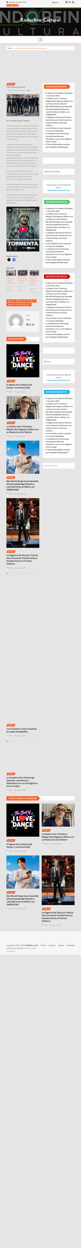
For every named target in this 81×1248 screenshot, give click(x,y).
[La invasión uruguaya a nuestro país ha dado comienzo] (34, 273)
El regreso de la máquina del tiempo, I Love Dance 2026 (19, 386)
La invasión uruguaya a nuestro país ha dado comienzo (33, 280)
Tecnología (70, 945)
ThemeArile (10, 951)
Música (29, 945)
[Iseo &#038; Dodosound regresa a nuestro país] (11, 273)
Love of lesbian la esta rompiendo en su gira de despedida (21, 730)
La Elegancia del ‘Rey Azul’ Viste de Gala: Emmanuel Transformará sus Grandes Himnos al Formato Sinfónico (22, 559)
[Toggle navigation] (40, 40)
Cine (36, 945)
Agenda (12, 301)
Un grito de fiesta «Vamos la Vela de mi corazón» (22, 279)
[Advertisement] (41, 65)
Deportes (52, 945)
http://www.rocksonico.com (58, 190)
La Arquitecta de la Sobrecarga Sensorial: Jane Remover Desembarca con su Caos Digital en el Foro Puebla (22, 781)
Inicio (10, 48)
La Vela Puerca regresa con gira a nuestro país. (30, 48)
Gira (33, 301)
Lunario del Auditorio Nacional (20, 304)
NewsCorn (29, 948)
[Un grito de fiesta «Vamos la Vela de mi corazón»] (22, 273)
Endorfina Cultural (40, 20)
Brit (11, 90)
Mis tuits (47, 362)
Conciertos (23, 301)
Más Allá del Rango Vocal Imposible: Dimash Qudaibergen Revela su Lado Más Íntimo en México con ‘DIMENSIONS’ (22, 485)
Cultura (43, 945)
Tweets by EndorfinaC (52, 172)
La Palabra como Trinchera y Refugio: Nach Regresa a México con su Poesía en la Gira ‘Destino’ (22, 429)
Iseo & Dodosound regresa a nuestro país (10, 279)
